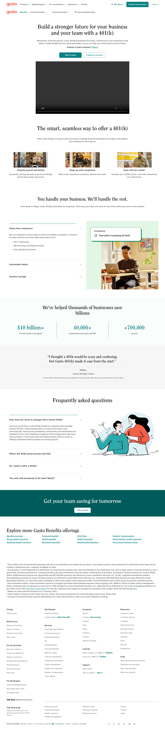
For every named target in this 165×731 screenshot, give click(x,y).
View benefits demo (86, 12)
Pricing (84, 4)
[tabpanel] (82, 366)
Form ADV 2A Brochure (36, 596)
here (135, 596)
